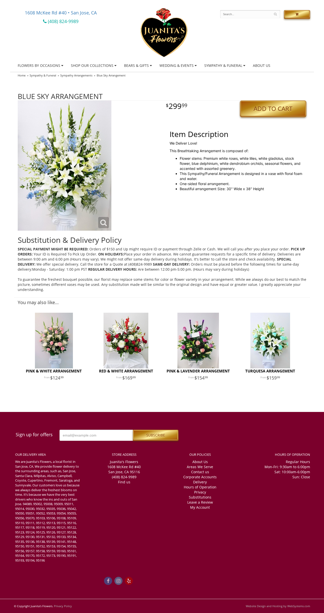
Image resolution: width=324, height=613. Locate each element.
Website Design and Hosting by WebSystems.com (278, 606)
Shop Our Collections (92, 65)
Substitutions (200, 497)
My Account (200, 507)
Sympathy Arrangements (76, 75)
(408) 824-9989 (62, 21)
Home (22, 75)
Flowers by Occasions (39, 65)
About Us (261, 65)
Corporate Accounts (200, 476)
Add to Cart (273, 109)
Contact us (200, 471)
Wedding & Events (176, 65)
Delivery (200, 482)
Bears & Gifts (136, 65)
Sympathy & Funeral (223, 65)
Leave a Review (200, 502)
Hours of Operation (200, 487)
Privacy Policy (63, 606)
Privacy (200, 492)
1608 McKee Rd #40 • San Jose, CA (61, 13)
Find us (124, 482)
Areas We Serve (200, 466)
